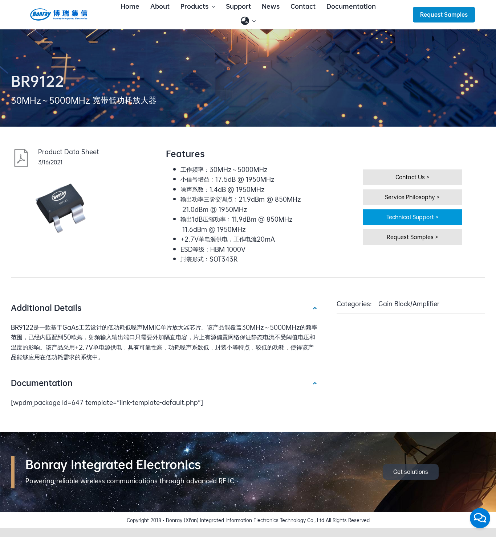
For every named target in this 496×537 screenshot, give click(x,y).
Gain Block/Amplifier (409, 304)
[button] (164, 307)
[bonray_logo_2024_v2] (59, 10)
